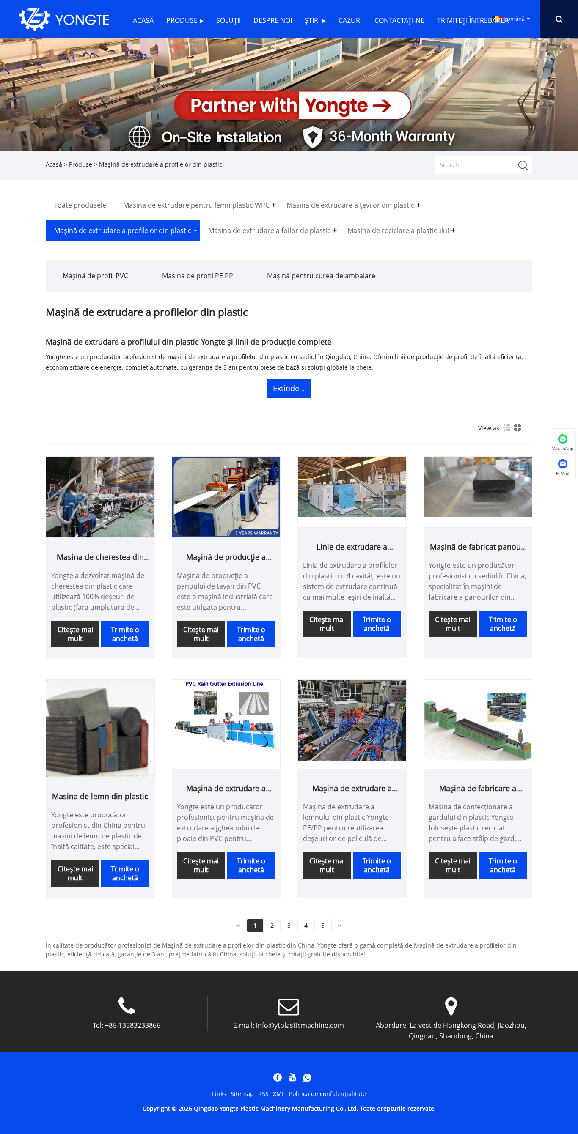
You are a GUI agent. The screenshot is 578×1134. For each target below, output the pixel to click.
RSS (263, 1094)
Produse (80, 164)
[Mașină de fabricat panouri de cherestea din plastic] (478, 486)
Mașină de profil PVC (95, 275)
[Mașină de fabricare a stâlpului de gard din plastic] (478, 719)
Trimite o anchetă (125, 634)
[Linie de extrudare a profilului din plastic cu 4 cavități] (352, 486)
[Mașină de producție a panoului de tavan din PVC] (226, 496)
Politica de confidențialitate (327, 1094)
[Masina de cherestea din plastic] (100, 496)
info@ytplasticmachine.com (300, 1025)
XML (279, 1094)
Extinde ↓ (289, 388)
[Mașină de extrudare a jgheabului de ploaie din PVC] (226, 719)
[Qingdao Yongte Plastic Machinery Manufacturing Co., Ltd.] (64, 18)
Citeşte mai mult (75, 634)
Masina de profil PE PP (197, 275)
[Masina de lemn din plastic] (100, 727)
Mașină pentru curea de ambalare (321, 275)
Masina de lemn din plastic (100, 796)
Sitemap (242, 1094)
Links (219, 1094)
